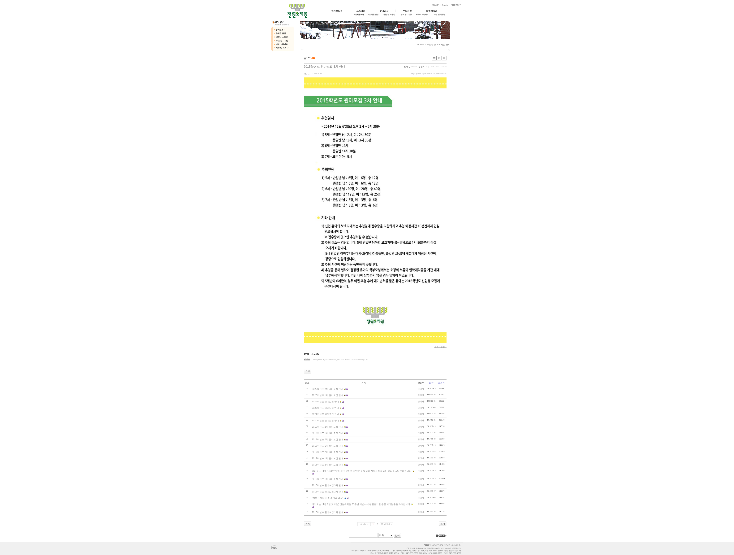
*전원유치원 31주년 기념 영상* (327, 498)
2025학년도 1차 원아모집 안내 (327, 395)
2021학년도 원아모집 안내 (325, 414)
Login (445, 5)
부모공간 (431, 44)
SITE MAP (456, 5)
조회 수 (441, 382)
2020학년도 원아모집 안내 (325, 420)
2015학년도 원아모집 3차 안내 (324, 66)
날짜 (431, 382)
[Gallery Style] (444, 58)
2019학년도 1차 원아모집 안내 (327, 433)
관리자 (307, 73)
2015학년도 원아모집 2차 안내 (327, 491)
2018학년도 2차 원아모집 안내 (327, 439)
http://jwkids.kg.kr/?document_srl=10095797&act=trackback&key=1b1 (340, 360)
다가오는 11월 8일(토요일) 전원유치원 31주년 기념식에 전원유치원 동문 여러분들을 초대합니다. (361, 504)
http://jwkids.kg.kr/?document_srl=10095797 (429, 74)
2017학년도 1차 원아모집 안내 (327, 458)
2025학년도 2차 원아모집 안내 (327, 389)
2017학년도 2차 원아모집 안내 (327, 452)
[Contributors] (437, 536)
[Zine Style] (439, 58)
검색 (397, 535)
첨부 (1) (315, 354)
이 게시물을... (440, 346)
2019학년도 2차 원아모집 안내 (327, 427)
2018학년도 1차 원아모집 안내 (327, 445)
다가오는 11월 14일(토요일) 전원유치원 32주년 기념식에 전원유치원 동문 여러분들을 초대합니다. (362, 471)
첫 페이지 (364, 524)
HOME (435, 5)
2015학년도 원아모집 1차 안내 (327, 512)
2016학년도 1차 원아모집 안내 (327, 479)
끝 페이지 (385, 524)
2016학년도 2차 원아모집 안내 (327, 464)
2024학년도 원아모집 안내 (325, 401)
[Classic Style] (434, 58)
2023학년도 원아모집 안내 (325, 408)
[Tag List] (442, 536)
